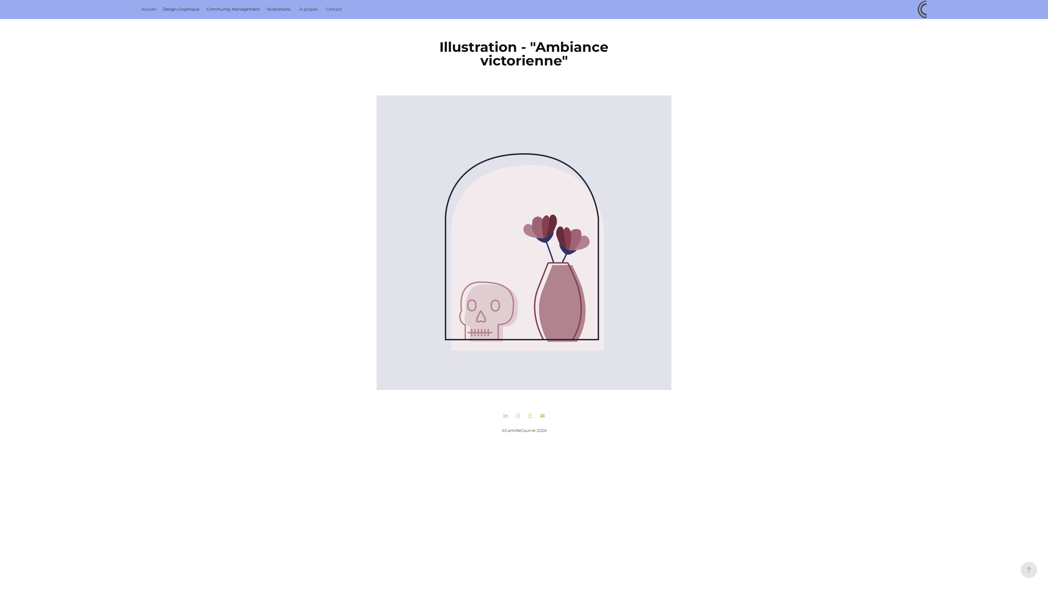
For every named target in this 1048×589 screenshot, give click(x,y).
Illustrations (278, 9)
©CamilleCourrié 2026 (524, 430)
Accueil (148, 9)
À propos (308, 9)
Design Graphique (181, 9)
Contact (334, 9)
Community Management (233, 9)
